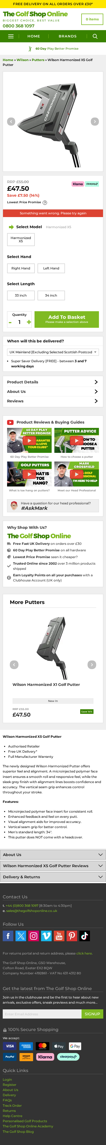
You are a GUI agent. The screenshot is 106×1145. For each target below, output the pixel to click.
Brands (68, 36)
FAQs (7, 1100)
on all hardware (49, 550)
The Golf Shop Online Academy (28, 1126)
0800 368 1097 (19, 25)
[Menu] (11, 36)
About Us (16, 391)
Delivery (9, 1095)
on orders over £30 (47, 544)
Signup (92, 1014)
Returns (9, 1111)
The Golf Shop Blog (18, 1132)
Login (7, 1079)
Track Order (12, 1105)
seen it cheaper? (45, 557)
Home (33, 36)
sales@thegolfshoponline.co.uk (31, 911)
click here (84, 953)
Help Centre (12, 1116)
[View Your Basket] (92, 19)
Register (9, 1085)
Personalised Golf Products (25, 1121)
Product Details (22, 382)
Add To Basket (66, 317)
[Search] (95, 36)
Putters (38, 60)
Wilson (23, 60)
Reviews (15, 401)
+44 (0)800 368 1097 (22, 906)
